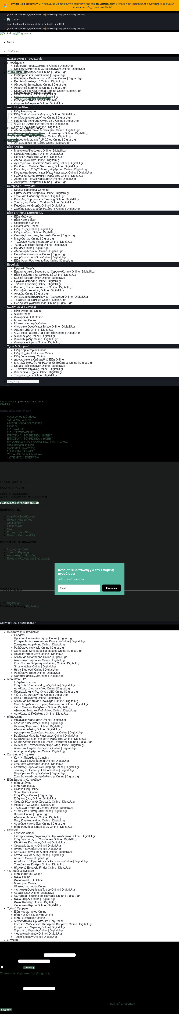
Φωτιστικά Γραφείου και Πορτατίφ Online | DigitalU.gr (47, 332)
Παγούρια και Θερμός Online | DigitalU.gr (39, 205)
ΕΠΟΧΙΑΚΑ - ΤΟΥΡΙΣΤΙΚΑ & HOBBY (30, 438)
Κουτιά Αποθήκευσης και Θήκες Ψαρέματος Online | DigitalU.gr (53, 172)
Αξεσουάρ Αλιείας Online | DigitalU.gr (37, 160)
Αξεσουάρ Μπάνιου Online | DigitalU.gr (38, 251)
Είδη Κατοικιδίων (24, 219)
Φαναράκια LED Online (28, 317)
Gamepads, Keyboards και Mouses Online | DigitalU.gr (48, 78)
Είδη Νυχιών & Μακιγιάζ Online (33, 353)
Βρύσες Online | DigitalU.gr (31, 248)
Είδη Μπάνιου (23, 216)
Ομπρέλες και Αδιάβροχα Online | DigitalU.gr (41, 193)
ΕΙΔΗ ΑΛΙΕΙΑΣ (16, 429)
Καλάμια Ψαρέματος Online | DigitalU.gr (38, 153)
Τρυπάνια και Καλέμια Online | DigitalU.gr (40, 299)
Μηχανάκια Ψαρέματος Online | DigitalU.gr (40, 150)
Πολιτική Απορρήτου (19, 519)
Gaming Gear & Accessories (24, 422)
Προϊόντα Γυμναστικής (21, 448)
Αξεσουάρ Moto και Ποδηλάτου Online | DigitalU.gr (45, 139)
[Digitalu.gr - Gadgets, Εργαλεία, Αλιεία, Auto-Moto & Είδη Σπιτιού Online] (15, 33)
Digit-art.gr (33, 606)
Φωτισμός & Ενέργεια (21, 307)
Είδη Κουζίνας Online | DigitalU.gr (35, 232)
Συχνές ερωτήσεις (18, 549)
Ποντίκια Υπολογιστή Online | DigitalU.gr (39, 81)
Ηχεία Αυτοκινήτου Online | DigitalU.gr (37, 127)
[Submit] (8, 55)
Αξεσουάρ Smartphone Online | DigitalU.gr (40, 84)
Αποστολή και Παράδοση (22, 555)
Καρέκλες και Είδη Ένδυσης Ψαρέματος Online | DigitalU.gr (51, 169)
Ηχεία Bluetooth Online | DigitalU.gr (36, 97)
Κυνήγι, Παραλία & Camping (31, 189)
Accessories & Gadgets (21, 416)
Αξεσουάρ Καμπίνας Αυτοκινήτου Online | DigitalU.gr (47, 130)
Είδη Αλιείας (15, 146)
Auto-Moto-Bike (17, 107)
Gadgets (19, 62)
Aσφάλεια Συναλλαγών (21, 516)
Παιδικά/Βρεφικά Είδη (20, 444)
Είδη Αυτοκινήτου (25, 111)
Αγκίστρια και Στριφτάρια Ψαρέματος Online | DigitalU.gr (48, 163)
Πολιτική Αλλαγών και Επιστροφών (28, 558)
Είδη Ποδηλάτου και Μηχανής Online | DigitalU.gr (44, 114)
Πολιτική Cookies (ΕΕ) (21, 535)
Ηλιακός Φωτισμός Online (30, 323)
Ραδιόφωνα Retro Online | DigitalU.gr (37, 100)
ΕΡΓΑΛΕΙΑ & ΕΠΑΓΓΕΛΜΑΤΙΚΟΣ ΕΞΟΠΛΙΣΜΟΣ (37, 441)
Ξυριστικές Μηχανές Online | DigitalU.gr (38, 369)
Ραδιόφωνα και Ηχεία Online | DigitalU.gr (39, 75)
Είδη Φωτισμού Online (28, 310)
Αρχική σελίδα (7, 401)
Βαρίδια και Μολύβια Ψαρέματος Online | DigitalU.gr (46, 166)
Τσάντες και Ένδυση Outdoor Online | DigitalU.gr (44, 202)
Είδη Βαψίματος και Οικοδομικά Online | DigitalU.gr (45, 274)
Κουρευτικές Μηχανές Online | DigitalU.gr (39, 365)
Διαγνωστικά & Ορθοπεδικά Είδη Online (39, 359)
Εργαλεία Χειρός (24, 268)
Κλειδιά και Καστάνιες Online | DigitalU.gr (39, 277)
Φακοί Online (22, 314)
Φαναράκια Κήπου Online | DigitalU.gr (37, 342)
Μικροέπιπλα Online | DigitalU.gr (34, 238)
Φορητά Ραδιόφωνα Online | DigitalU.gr (38, 103)
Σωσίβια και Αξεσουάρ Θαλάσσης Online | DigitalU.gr (47, 208)
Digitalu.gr (13, 603)
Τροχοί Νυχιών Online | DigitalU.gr (35, 375)
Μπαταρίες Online (25, 320)
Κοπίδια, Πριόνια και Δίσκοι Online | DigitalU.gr (43, 287)
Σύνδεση (29, 967)
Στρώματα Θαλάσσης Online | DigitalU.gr (39, 196)
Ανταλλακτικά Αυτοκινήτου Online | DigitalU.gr (42, 117)
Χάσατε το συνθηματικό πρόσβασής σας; (25, 973)
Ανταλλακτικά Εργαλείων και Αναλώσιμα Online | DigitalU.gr (51, 296)
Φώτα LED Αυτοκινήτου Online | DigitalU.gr (41, 123)
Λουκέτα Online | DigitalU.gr (31, 293)
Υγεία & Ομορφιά (18, 346)
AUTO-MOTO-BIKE (19, 419)
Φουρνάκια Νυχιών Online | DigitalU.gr (38, 372)
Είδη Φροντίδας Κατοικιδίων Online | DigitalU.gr (44, 260)
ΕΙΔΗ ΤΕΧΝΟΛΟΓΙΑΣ (20, 432)
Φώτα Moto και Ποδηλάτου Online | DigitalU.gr (42, 136)
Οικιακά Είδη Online (26, 222)
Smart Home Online (26, 226)
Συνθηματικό (8, 961)
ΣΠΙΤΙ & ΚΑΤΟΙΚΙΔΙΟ (20, 451)
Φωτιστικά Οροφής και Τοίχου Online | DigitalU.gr (44, 326)
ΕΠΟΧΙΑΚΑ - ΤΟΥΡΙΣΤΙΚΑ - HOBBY (29, 435)
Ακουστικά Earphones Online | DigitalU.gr (40, 87)
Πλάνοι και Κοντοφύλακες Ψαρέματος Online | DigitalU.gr (49, 175)
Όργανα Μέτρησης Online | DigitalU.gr (37, 281)
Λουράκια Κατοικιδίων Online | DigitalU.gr (40, 257)
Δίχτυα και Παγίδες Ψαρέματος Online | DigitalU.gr (45, 178)
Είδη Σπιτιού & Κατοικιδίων (25, 212)
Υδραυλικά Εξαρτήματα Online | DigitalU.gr (40, 244)
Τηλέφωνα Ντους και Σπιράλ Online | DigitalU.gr (43, 241)
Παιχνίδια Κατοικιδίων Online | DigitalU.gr (40, 254)
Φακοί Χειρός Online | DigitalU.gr (34, 336)
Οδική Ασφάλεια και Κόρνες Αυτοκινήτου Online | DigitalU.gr (51, 133)
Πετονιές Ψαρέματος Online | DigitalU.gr (38, 156)
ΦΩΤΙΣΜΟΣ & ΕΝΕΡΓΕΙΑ (23, 457)
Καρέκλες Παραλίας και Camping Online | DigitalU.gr (46, 199)
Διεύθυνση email (11, 988)
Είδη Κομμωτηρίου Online (30, 350)
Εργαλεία (13, 264)
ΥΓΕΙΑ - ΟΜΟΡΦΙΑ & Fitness (25, 454)
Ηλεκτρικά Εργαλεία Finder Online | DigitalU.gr (43, 303)
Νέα (9, 529)
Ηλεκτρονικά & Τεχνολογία (24, 58)
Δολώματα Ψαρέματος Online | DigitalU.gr (40, 182)
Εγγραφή (111, 588)
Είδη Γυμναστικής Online (29, 356)
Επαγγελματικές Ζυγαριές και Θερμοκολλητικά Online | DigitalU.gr (54, 271)
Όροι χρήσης (15, 522)
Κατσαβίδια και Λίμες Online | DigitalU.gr (39, 290)
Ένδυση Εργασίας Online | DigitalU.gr (37, 284)
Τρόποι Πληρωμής (18, 552)
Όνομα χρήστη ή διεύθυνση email (21, 954)
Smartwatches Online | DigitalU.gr (35, 94)
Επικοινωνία (15, 525)
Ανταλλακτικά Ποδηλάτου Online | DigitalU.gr (42, 142)
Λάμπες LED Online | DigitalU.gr (34, 329)
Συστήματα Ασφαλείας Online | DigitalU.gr (40, 72)
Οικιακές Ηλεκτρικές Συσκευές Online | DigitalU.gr (45, 235)
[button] (10, 42)
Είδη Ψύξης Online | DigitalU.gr (33, 229)
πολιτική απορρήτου (122, 1003)
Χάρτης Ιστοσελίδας (19, 532)
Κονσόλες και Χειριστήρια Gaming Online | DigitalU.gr (47, 90)
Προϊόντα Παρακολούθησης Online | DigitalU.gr (43, 65)
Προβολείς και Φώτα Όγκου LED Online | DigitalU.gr (46, 120)
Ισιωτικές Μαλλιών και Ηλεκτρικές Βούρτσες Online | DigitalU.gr (53, 362)
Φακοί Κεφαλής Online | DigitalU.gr (36, 339)
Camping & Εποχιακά (21, 186)
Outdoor (12, 426)
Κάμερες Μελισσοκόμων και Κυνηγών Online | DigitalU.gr (49, 68)
